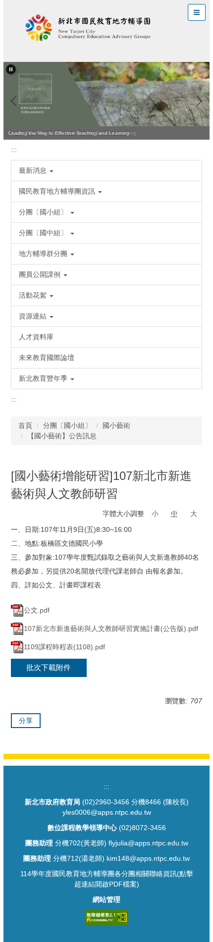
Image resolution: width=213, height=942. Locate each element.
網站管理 (106, 899)
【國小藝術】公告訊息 (62, 436)
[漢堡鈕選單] (197, 12)
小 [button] (155, 514)
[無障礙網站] (106, 917)
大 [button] (193, 514)
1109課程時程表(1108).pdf (64, 647)
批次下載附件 (48, 667)
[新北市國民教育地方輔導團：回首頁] (87, 29)
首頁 (25, 425)
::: (14, 150)
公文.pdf (37, 610)
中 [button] (174, 514)
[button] (11, 69)
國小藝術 (116, 425)
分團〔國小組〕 (67, 425)
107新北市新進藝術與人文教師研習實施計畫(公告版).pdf (111, 628)
